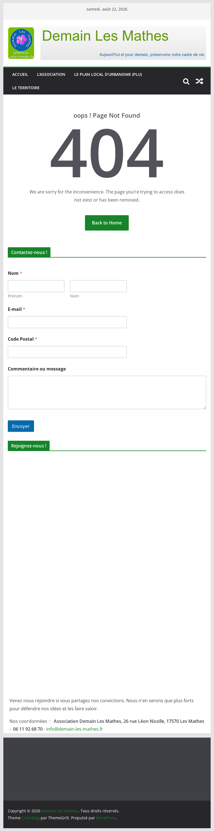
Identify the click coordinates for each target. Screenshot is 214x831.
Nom (74, 296)
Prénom (15, 296)
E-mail (16, 309)
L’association (51, 74)
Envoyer (21, 426)
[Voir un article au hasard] (199, 81)
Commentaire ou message (37, 369)
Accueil (20, 74)
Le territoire (26, 87)
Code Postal (22, 339)
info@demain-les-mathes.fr (74, 729)
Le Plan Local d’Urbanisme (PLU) (108, 74)
